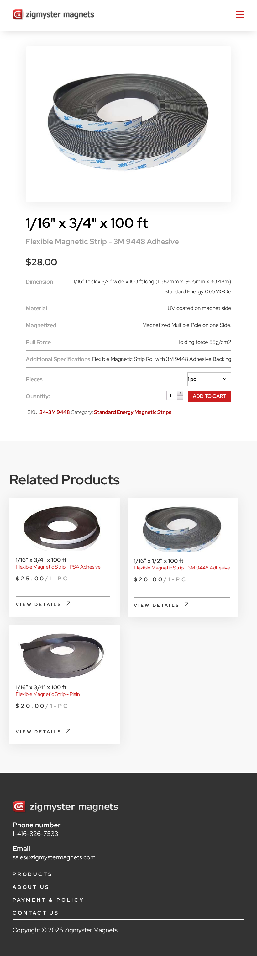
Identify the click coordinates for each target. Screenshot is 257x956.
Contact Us (36, 913)
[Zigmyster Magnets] (53, 15)
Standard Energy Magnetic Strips (132, 412)
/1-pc (42, 578)
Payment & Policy (49, 900)
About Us (31, 887)
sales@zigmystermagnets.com (54, 857)
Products (33, 874)
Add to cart (209, 396)
